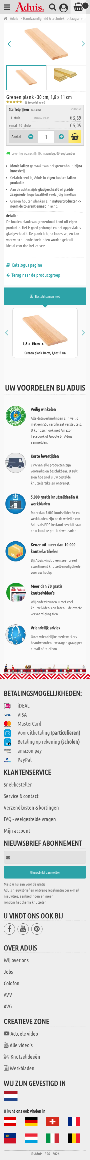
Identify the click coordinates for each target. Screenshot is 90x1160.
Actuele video (24, 1033)
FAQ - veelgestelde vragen (30, 819)
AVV (8, 994)
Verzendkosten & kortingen (31, 807)
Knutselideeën (25, 1056)
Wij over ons (16, 960)
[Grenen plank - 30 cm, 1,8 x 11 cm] (46, 44)
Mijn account (17, 830)
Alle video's (21, 1045)
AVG (8, 1006)
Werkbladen (22, 1068)
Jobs (8, 971)
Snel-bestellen (18, 784)
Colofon (12, 983)
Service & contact (21, 796)
